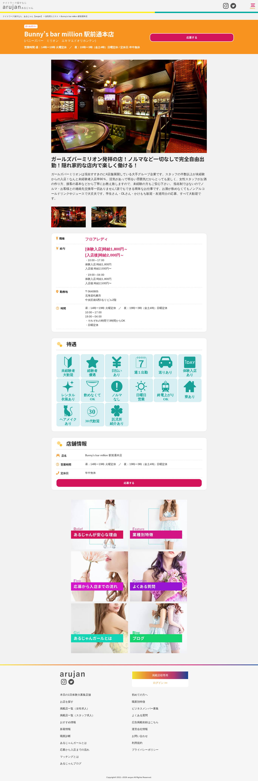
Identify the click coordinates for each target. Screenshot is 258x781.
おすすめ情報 (68, 722)
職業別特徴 (138, 701)
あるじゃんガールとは (73, 742)
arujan (130, 777)
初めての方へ (140, 694)
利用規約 (137, 742)
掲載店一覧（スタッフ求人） (77, 715)
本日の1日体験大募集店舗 (75, 694)
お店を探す (66, 701)
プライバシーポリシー (145, 749)
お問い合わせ (140, 736)
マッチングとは (69, 756)
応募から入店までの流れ (74, 749)
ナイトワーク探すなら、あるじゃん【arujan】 (23, 16)
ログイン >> (160, 682)
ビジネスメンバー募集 (145, 708)
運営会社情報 (140, 729)
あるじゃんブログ (70, 763)
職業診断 (65, 736)
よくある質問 (140, 715)
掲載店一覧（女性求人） (74, 708)
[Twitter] (233, 5)
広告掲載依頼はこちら (145, 722)
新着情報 (65, 729)
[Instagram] (226, 5)
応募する (191, 37)
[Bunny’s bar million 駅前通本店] (68, 216)
